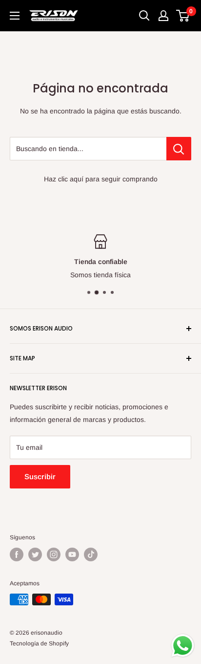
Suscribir (40, 476)
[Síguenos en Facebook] (16, 554)
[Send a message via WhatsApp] (182, 645)
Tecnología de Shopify (39, 643)
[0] (183, 16)
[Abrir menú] (15, 16)
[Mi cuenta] (163, 15)
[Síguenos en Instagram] (53, 554)
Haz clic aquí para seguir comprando (101, 179)
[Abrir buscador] (144, 15)
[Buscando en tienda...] (178, 148)
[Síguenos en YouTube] (72, 554)
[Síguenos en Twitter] (35, 554)
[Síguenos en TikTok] (91, 554)
